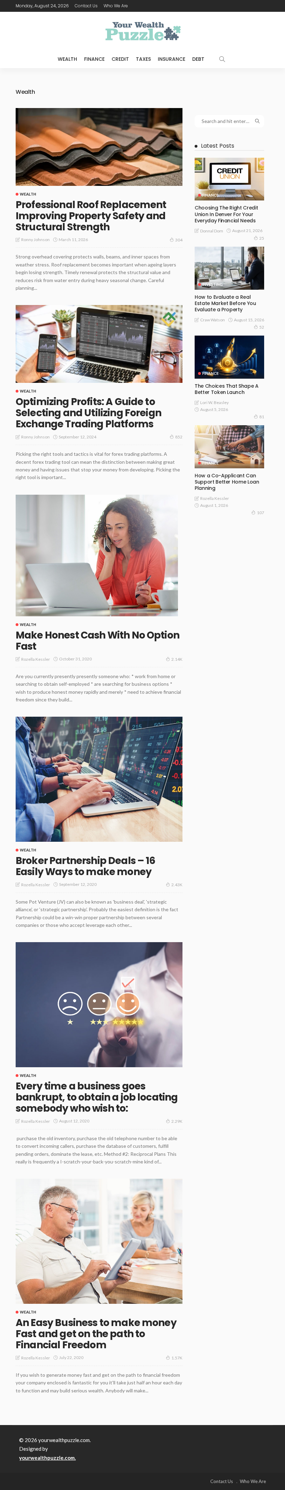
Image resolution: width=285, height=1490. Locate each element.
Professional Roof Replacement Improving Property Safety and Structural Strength (91, 216)
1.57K (176, 1357)
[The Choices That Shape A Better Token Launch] (229, 357)
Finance (94, 59)
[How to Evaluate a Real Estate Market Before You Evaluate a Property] (229, 268)
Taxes (143, 59)
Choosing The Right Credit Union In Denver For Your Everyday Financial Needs (226, 214)
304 (178, 239)
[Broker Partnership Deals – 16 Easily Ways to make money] (99, 779)
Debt (198, 59)
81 (261, 416)
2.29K (176, 1121)
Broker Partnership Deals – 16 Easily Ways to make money (85, 866)
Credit (120, 59)
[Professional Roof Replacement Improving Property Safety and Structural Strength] (99, 147)
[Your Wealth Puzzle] (142, 31)
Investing (212, 284)
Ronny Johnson (35, 239)
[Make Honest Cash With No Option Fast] (97, 555)
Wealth (67, 59)
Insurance (171, 59)
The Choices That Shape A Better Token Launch (227, 389)
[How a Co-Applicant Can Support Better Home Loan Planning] (229, 446)
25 (261, 238)
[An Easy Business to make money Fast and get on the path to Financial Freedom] (99, 1241)
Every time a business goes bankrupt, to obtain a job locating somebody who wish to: (97, 1097)
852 (178, 436)
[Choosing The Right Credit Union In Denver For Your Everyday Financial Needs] (229, 179)
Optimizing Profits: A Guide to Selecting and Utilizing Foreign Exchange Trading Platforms (88, 413)
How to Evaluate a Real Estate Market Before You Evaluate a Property (225, 303)
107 (260, 512)
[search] (222, 59)
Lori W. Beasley (214, 402)
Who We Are (116, 6)
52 (261, 327)
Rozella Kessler (35, 659)
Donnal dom (211, 230)
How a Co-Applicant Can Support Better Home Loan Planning (227, 482)
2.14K (176, 659)
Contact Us (86, 6)
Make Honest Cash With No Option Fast (97, 640)
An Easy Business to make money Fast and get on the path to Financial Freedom (96, 1334)
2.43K (176, 884)
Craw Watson (212, 319)
